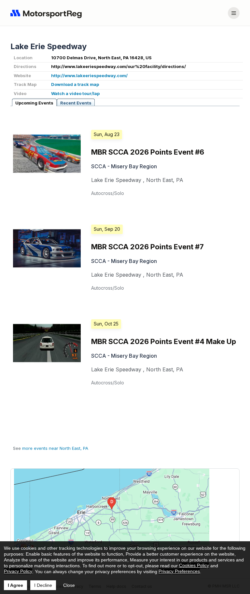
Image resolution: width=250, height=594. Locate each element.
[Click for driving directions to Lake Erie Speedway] (111, 509)
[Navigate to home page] (47, 13)
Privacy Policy (18, 571)
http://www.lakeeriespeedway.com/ (89, 75)
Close (69, 585)
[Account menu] (234, 13)
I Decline (43, 585)
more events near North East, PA (55, 448)
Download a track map (75, 84)
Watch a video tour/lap (75, 93)
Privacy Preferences (179, 571)
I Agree (15, 585)
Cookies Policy (194, 565)
